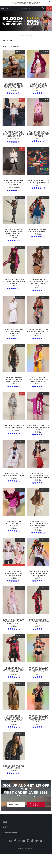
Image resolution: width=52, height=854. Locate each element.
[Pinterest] (28, 841)
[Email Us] (11, 841)
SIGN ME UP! (36, 804)
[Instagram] (19, 841)
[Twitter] (36, 841)
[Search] (43, 8)
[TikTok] (32, 841)
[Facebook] (15, 841)
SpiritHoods (28, 848)
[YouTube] (41, 841)
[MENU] (1, 8)
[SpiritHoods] (26, 8)
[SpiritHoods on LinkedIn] (24, 841)
